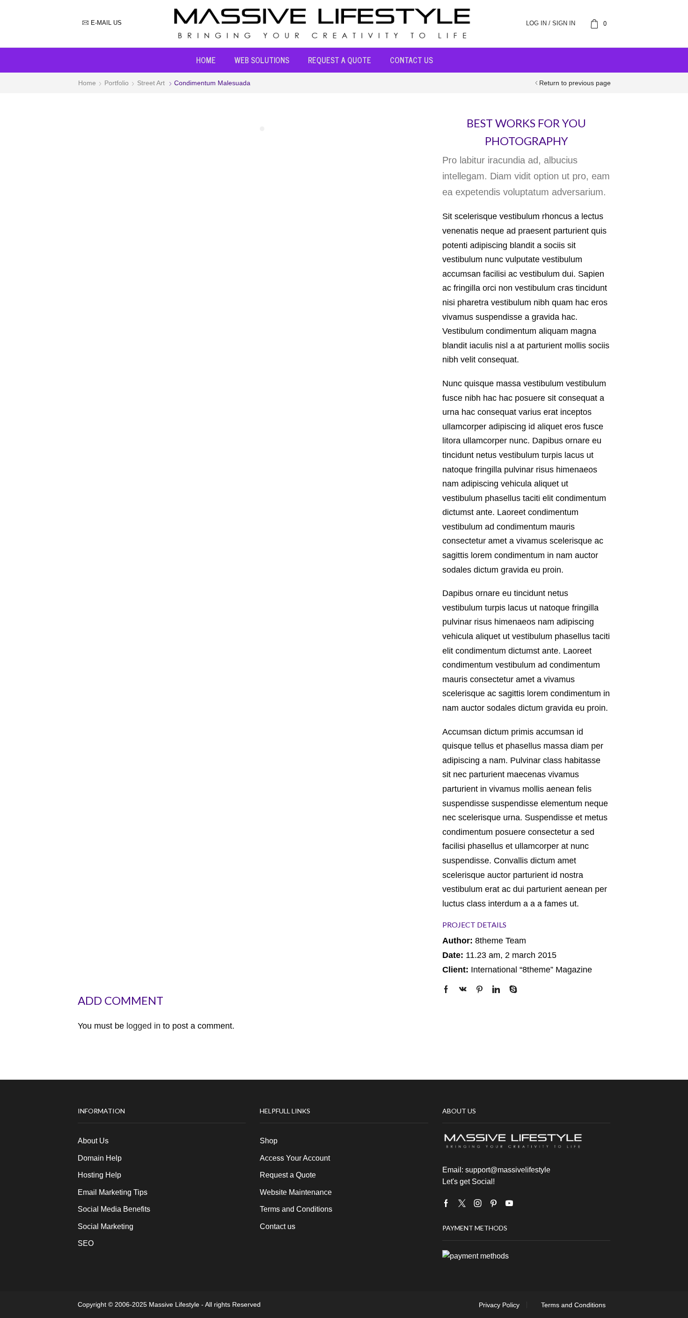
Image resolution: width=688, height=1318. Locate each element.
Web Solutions (261, 60)
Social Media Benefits (114, 1209)
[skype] (511, 990)
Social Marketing (105, 1226)
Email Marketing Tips (112, 1192)
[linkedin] (496, 990)
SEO (86, 1243)
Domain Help (100, 1158)
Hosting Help (99, 1175)
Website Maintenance (296, 1192)
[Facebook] (448, 990)
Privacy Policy (499, 1305)
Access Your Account (295, 1158)
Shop (269, 1141)
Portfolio (116, 83)
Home (206, 60)
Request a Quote (339, 60)
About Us (93, 1141)
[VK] (462, 990)
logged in (143, 1026)
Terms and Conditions (296, 1209)
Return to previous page (575, 83)
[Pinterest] (479, 990)
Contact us (411, 60)
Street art (151, 83)
